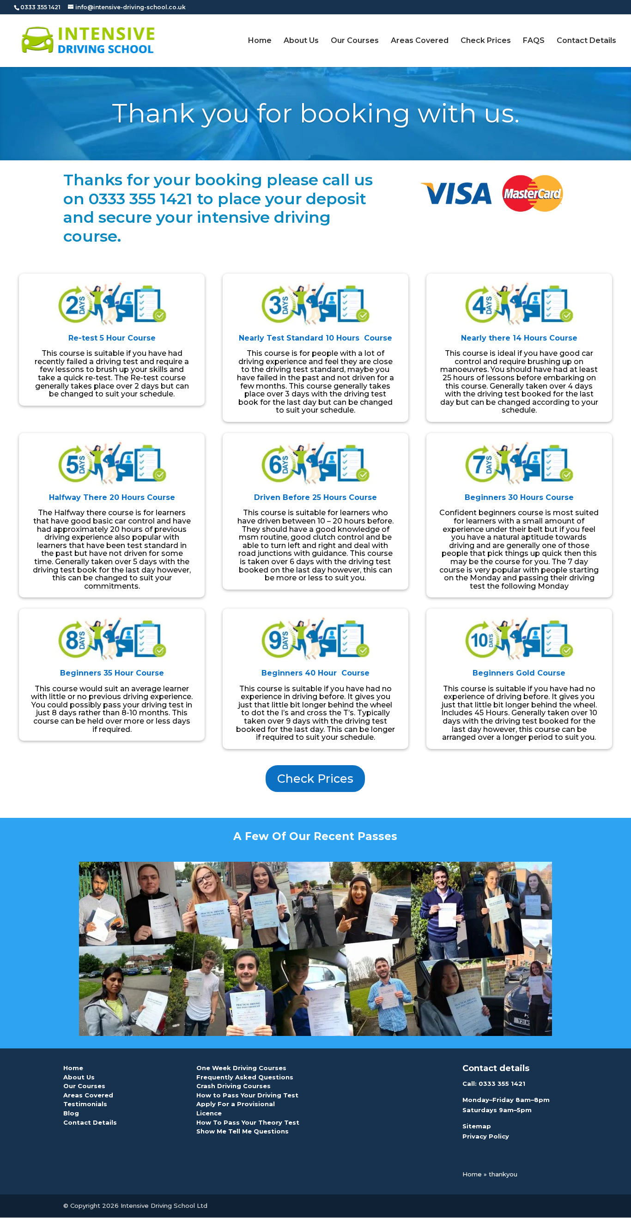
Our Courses (355, 41)
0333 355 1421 (502, 1083)
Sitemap (476, 1126)
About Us (301, 41)
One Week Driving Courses (241, 1068)
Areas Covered (420, 41)
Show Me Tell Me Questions (242, 1131)
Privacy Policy (485, 1136)
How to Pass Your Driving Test (247, 1095)
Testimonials (85, 1104)
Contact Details (586, 41)
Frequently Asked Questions (244, 1077)
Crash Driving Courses (233, 1086)
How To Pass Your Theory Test (247, 1122)
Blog (71, 1113)
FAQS (534, 41)
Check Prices (486, 41)
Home (260, 41)
